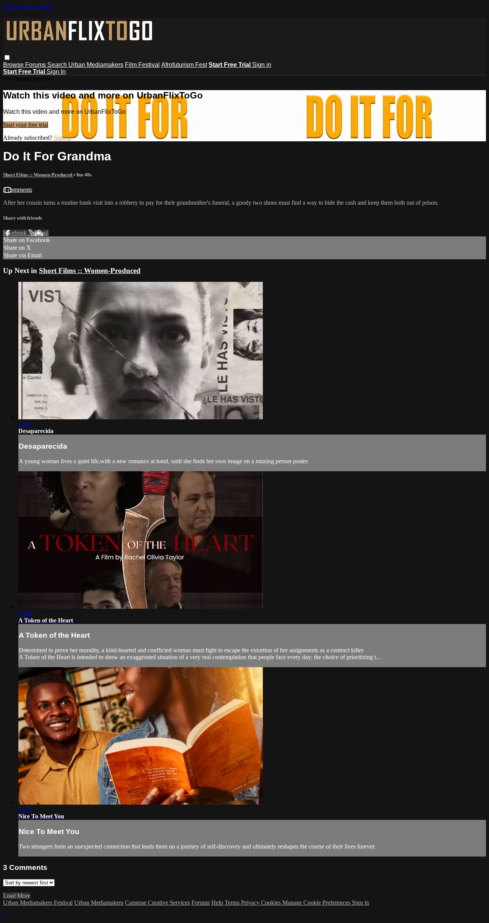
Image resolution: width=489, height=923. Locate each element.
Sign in (261, 64)
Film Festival (142, 64)
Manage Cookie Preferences (317, 902)
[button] (7, 57)
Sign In (56, 71)
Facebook (15, 233)
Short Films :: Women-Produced (38, 175)
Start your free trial (25, 124)
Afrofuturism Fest (184, 64)
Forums (36, 64)
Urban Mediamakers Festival (38, 902)
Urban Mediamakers (95, 64)
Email (41, 233)
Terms (233, 902)
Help (218, 902)
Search (57, 64)
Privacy (251, 902)
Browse (14, 64)
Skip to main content (28, 6)
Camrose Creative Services (157, 902)
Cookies (271, 902)
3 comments (17, 189)
